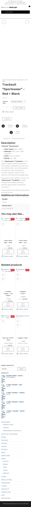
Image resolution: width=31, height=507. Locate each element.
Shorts (3, 476)
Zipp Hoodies (5, 498)
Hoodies (4, 443)
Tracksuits (8, 79)
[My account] (27, 7)
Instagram (13, 16)
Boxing (5, 464)
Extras (3, 437)
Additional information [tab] (18, 138)
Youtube (15, 16)
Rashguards (23, 296)
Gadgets (6, 427)
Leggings (23, 341)
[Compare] (25, 7)
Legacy (5, 470)
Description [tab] (6, 138)
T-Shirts (8, 245)
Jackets (4, 446)
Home (4, 79)
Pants (3, 452)
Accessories (5, 422)
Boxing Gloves (8, 424)
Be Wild (6, 461)
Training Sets (6, 492)
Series (3, 458)
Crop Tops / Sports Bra (8, 343)
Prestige (6, 473)
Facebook (10, 16)
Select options (8, 251)
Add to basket (19, 107)
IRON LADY (13, 7)
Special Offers (6, 480)
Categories (9, 12)
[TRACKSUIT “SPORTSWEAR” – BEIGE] (27, 22)
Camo (5, 467)
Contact (18, 16)
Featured (4, 440)
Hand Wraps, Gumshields (12, 430)
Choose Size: (5, 102)
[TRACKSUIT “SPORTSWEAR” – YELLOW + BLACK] (4, 22)
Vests (3, 495)
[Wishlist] (24, 7)
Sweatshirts (8, 298)
